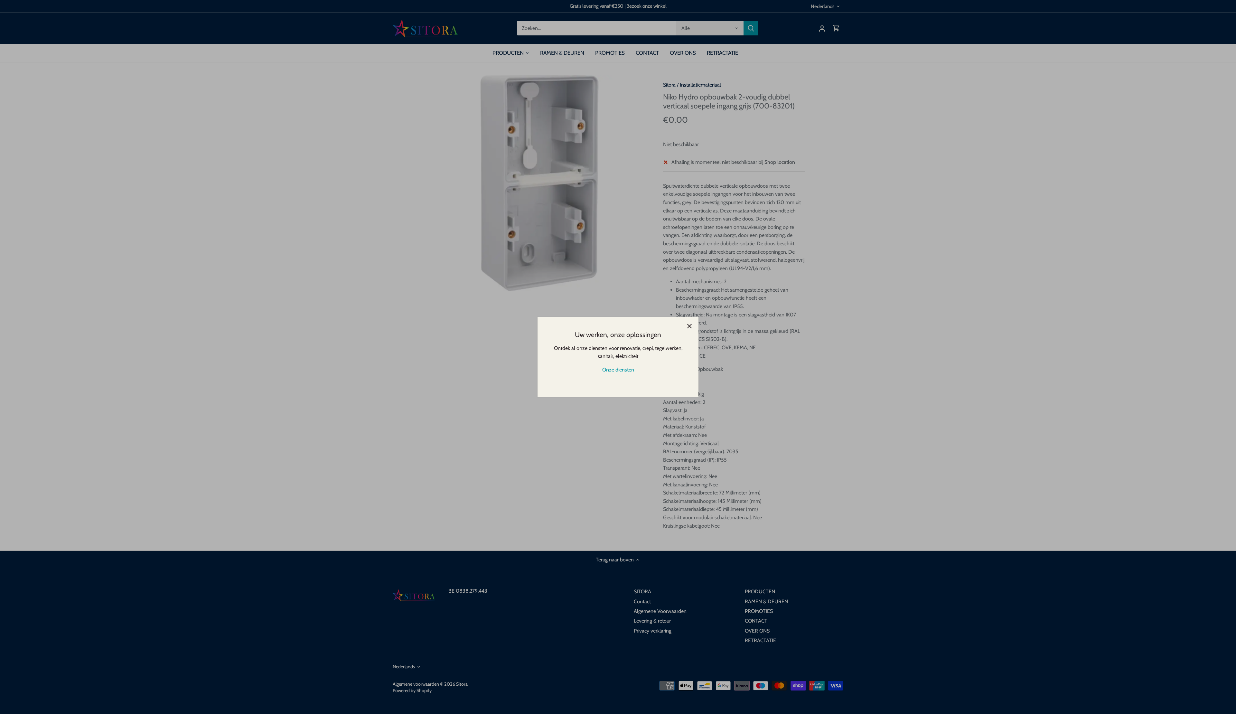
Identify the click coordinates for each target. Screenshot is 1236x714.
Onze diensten (618, 370)
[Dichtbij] (689, 326)
